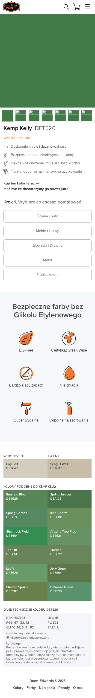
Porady (64, 688)
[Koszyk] (76, 6)
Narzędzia (47, 688)
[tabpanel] (47, 60)
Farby (31, 688)
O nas (78, 688)
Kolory (17, 688)
